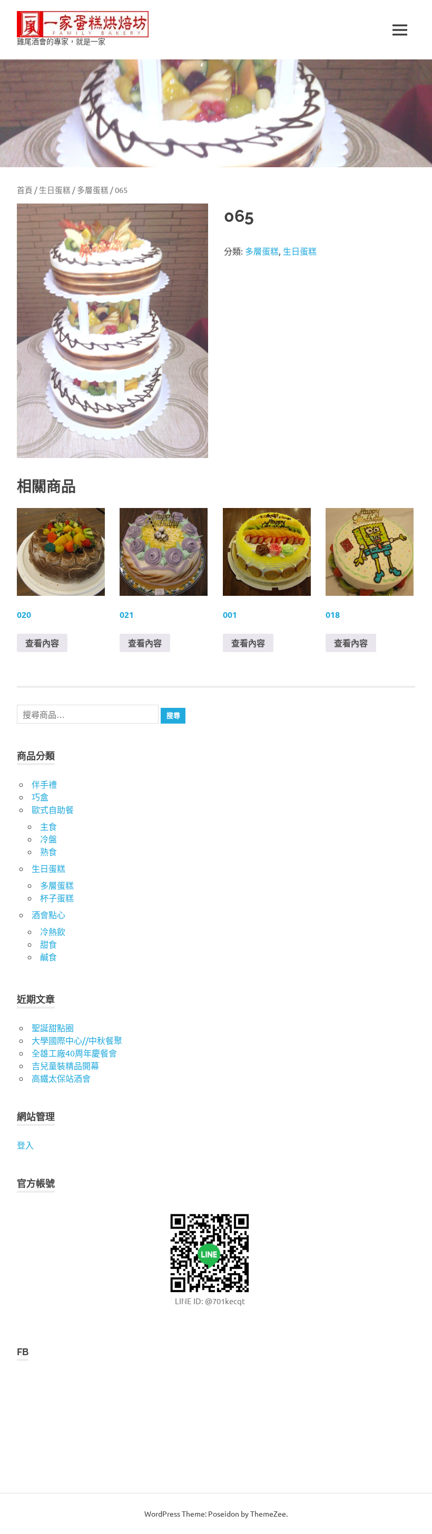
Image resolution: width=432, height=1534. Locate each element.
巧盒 (40, 796)
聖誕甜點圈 (53, 1027)
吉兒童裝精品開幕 (65, 1065)
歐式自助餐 (53, 809)
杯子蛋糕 (57, 897)
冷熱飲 (52, 931)
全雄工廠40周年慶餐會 (74, 1053)
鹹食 (48, 956)
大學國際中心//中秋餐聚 (77, 1040)
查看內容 (42, 642)
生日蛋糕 (55, 190)
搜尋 (173, 715)
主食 (48, 826)
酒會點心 (48, 914)
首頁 (25, 190)
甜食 (48, 944)
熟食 (48, 851)
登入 (25, 1145)
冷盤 (48, 839)
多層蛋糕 (93, 190)
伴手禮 (44, 784)
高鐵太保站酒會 (61, 1078)
